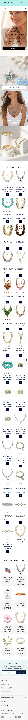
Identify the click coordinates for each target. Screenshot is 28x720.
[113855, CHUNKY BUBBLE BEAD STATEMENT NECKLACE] (7, 204)
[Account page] (5, 8)
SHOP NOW (14, 48)
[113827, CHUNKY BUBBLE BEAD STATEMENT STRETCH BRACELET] (7, 365)
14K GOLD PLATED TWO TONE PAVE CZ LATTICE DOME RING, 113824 (7, 403)
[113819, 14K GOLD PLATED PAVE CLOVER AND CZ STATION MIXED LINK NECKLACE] (7, 446)
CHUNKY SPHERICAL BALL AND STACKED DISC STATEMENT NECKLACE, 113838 (7, 349)
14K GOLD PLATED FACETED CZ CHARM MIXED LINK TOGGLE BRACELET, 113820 (20, 460)
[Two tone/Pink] (21, 427)
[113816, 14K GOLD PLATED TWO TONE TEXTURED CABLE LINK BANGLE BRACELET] (7, 504)
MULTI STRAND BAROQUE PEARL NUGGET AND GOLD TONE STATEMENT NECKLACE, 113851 (20, 215)
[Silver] (19, 185)
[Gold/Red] (10, 319)
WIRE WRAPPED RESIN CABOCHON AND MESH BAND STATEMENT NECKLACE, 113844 (8, 296)
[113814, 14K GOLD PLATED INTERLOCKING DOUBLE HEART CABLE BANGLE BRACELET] (7, 531)
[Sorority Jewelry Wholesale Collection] (20, 623)
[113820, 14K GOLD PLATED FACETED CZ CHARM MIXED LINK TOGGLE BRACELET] (20, 446)
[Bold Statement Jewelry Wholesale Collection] (20, 575)
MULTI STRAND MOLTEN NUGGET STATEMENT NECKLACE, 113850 (8, 242)
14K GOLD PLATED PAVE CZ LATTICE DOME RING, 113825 (20, 376)
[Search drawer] (22, 8)
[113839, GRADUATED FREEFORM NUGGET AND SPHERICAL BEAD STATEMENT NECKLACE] (20, 311)
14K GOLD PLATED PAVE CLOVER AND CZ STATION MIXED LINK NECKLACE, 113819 (8, 457)
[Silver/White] (21, 265)
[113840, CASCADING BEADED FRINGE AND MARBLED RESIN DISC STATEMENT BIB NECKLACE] (7, 311)
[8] (20, 373)
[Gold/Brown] (9, 212)
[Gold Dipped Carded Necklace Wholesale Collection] (7, 599)
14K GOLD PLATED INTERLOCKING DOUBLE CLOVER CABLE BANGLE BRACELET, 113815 (20, 516)
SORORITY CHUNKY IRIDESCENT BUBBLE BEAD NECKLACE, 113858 (7, 188)
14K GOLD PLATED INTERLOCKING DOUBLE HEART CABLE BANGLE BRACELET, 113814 (7, 545)
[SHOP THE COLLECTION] (14, 73)
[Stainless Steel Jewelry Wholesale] (20, 598)
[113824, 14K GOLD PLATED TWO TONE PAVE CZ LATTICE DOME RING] (7, 392)
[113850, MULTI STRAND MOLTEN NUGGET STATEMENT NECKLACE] (7, 230)
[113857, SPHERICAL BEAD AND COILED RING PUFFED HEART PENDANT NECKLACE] (20, 177)
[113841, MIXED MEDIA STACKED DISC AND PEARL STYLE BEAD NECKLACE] (20, 284)
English (3, 710)
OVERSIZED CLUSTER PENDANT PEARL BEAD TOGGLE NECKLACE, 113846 (20, 269)
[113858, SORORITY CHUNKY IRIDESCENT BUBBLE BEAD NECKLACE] (7, 177)
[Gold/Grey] (21, 292)
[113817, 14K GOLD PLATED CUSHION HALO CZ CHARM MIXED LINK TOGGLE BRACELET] (20, 475)
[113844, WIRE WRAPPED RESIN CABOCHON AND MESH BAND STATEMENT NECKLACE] (7, 284)
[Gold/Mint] (4, 212)
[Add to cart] (7, 194)
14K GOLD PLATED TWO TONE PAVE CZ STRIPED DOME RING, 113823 (20, 403)
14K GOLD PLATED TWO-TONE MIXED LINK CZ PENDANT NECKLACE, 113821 (20, 430)
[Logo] (14, 8)
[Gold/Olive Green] (5, 319)
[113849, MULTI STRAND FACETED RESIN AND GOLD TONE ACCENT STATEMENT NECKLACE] (20, 230)
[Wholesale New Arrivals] (20, 534)
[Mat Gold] (6, 346)
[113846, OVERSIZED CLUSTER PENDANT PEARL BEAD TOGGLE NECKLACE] (20, 257)
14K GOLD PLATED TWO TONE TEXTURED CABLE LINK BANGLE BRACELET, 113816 (7, 516)
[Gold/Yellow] (4, 292)
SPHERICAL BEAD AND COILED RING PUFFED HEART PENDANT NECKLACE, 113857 (20, 188)
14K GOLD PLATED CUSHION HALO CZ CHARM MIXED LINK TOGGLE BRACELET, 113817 (20, 489)
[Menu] (2, 8)
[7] (18, 373)
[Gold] (21, 185)
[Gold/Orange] (9, 292)
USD (11, 710)
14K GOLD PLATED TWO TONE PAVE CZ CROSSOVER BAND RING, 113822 (8, 430)
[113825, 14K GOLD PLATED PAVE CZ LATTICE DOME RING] (20, 365)
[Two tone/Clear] (19, 427)
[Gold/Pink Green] (8, 185)
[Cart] (25, 8)
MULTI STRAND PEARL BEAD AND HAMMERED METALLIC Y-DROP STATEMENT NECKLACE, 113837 (20, 349)
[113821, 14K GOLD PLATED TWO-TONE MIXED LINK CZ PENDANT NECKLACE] (20, 419)
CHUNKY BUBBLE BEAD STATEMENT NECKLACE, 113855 (8, 215)
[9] (23, 373)
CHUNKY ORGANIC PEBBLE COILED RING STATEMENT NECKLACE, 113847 (8, 269)
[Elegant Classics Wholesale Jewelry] (7, 645)
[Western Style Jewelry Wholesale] (14, 108)
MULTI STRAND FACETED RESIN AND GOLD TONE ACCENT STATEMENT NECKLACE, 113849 (20, 242)
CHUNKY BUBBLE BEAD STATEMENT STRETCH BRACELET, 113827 (7, 376)
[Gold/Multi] (8, 265)
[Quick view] (20, 194)
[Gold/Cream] (20, 212)
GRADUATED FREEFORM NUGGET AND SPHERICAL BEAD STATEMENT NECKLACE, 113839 (20, 323)
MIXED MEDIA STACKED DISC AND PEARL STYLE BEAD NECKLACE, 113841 (20, 296)
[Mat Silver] (9, 346)
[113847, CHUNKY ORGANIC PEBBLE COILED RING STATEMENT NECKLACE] (7, 257)
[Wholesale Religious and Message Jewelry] (20, 645)
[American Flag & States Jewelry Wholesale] (7, 575)
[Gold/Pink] (6, 212)
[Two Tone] (8, 512)
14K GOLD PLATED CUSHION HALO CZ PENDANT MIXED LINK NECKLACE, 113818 (8, 489)
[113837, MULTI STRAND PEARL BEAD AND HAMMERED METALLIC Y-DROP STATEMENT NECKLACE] (20, 338)
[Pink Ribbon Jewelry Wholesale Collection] (7, 623)
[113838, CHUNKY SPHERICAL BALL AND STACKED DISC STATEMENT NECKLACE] (7, 338)
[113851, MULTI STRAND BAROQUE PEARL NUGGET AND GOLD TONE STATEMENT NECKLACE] (20, 204)
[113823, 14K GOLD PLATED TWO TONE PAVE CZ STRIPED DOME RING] (20, 392)
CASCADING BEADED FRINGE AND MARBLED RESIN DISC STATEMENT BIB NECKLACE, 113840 (8, 323)
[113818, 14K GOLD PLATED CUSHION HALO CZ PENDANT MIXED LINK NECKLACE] (7, 475)
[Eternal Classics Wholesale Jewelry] (14, 143)
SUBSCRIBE (21, 672)
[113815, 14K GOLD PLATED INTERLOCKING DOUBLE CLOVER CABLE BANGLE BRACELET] (20, 504)
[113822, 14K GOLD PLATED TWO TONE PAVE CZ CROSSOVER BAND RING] (7, 419)
